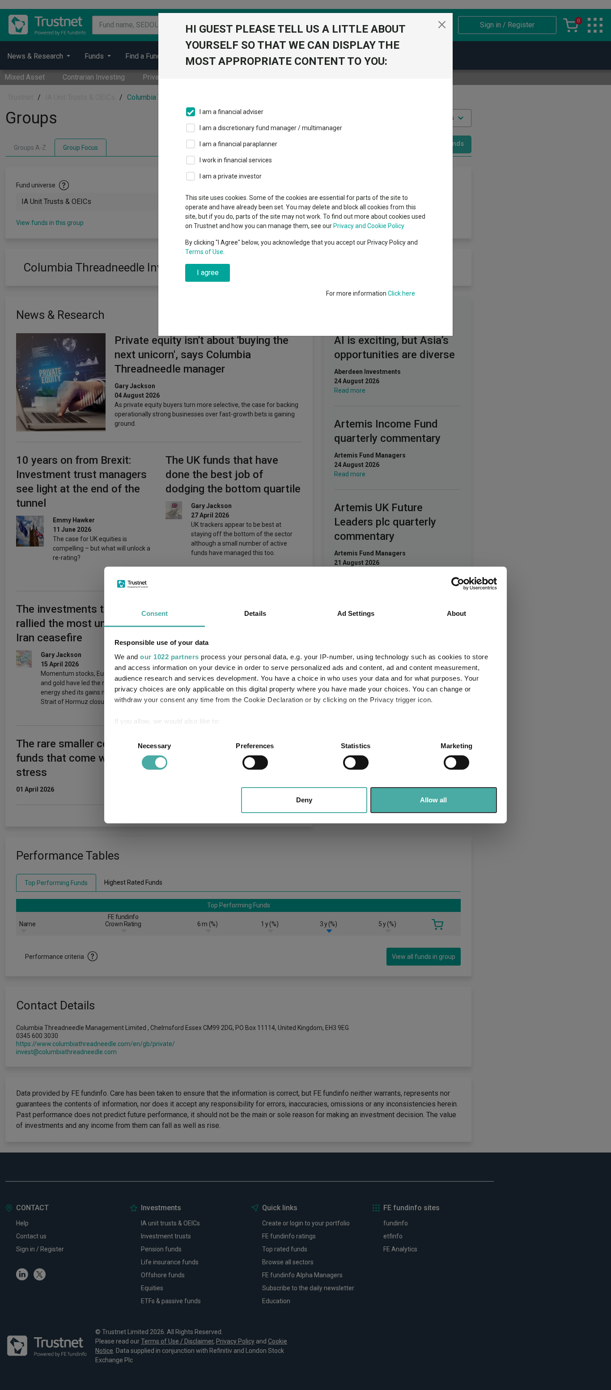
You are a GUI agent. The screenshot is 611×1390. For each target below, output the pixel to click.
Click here (401, 293)
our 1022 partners (169, 657)
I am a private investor (230, 176)
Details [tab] (255, 613)
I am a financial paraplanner (238, 144)
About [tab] (457, 613)
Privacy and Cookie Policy (368, 225)
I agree (208, 272)
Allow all (433, 800)
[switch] (255, 762)
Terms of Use (204, 251)
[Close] (442, 24)
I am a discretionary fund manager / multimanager (270, 127)
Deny (304, 800)
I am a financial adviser (231, 111)
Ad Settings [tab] (355, 613)
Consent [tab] (154, 613)
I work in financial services (235, 160)
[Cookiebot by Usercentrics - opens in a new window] (458, 583)
